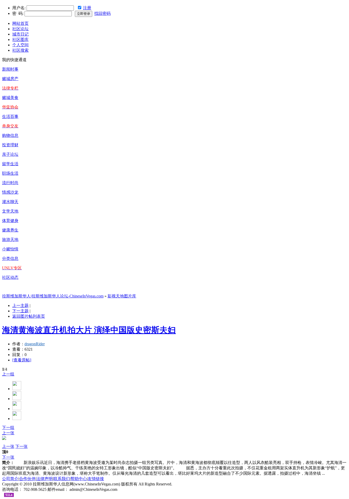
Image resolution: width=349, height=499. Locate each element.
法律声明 (44, 478)
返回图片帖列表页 (28, 316)
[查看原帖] (21, 360)
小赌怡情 (10, 249)
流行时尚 (10, 183)
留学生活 (10, 164)
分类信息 (10, 258)
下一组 (8, 427)
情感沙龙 (10, 192)
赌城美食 (10, 97)
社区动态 (10, 277)
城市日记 (20, 34)
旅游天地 (10, 239)
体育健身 (10, 220)
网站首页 (20, 23)
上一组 (8, 374)
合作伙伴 (27, 478)
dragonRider (35, 344)
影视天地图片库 (122, 296)
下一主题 (20, 311)
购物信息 (10, 135)
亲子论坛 (10, 154)
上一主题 (20, 305)
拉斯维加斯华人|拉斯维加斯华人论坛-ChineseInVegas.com (52, 296)
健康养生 (10, 230)
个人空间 (20, 45)
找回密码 (102, 13)
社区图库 (20, 39)
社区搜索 (20, 50)
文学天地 (10, 211)
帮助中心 (79, 478)
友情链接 (96, 478)
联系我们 (61, 478)
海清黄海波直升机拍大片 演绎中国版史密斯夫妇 (89, 330)
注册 (87, 8)
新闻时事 (10, 69)
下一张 (21, 446)
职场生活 (10, 173)
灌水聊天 (10, 201)
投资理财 (10, 145)
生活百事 (10, 116)
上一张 (8, 433)
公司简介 (10, 478)
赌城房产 (10, 78)
